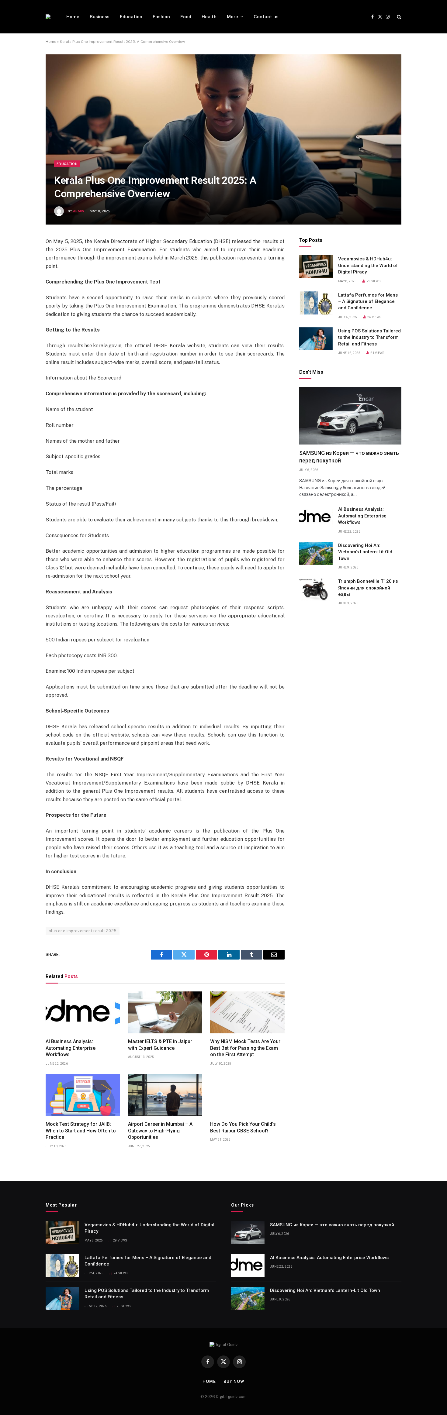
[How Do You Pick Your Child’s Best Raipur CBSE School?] (247, 1095)
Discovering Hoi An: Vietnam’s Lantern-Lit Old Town (365, 552)
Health (209, 16)
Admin (79, 211)
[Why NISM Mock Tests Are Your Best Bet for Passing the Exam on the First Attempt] (247, 1012)
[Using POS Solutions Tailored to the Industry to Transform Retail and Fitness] (316, 338)
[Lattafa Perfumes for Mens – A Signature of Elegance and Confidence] (316, 302)
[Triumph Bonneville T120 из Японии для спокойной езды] (316, 589)
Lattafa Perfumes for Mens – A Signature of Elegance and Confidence (368, 301)
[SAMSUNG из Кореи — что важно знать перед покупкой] (350, 416)
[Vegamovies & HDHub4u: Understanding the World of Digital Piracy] (316, 266)
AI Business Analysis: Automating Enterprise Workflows (70, 1048)
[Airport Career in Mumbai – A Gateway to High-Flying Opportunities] (165, 1095)
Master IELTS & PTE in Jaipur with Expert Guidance (160, 1045)
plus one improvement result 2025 (82, 931)
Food (185, 16)
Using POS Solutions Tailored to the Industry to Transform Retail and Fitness (369, 337)
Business (99, 16)
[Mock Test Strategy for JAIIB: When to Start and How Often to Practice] (83, 1095)
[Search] (398, 17)
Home (72, 16)
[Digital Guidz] (48, 16)
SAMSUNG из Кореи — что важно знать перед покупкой (349, 456)
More (232, 16)
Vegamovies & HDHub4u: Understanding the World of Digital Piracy (368, 265)
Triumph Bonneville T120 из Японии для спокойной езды (368, 588)
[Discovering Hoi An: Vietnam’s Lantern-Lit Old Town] (316, 553)
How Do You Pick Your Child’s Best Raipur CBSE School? (243, 1127)
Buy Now (234, 1381)
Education (131, 16)
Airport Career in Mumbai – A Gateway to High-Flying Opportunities (160, 1130)
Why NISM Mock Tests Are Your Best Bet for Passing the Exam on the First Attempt (245, 1048)
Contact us (266, 16)
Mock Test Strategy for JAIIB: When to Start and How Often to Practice (81, 1130)
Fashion (161, 16)
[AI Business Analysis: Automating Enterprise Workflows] (83, 1012)
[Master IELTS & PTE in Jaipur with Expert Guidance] (165, 1012)
